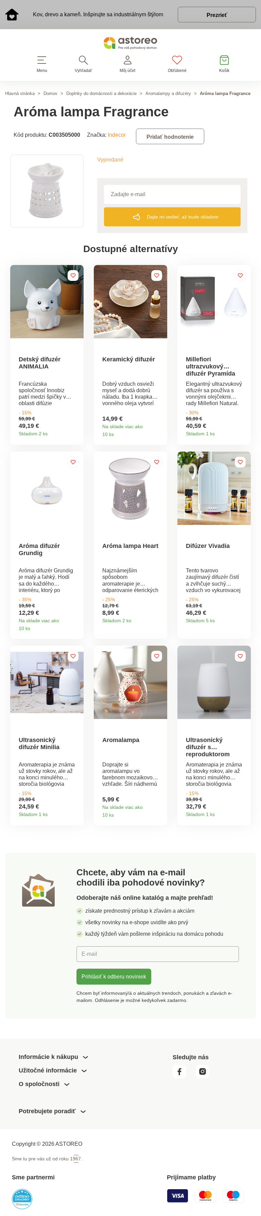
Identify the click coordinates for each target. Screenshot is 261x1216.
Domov (50, 93)
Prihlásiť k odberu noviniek (114, 976)
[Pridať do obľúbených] (73, 275)
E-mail (89, 954)
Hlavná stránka (20, 93)
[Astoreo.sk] (130, 44)
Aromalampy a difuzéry (168, 93)
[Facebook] (183, 1076)
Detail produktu (76, 431)
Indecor (117, 135)
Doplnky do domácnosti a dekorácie (101, 93)
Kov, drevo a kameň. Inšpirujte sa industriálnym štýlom (98, 14)
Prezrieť (217, 15)
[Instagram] (205, 1076)
